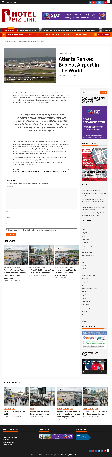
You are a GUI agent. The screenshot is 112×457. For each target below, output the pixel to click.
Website (8, 224)
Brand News (85, 239)
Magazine (85, 272)
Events (38, 34)
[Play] (84, 372)
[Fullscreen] (104, 372)
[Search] (92, 34)
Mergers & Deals (87, 282)
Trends (84, 318)
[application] (94, 366)
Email (8, 218)
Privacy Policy (7, 444)
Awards (84, 236)
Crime (83, 249)
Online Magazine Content (89, 288)
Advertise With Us (8, 442)
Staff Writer (63, 75)
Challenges (7, 267)
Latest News (62, 53)
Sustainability (86, 308)
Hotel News (17, 280)
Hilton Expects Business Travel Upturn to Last (57, 171)
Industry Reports (81, 34)
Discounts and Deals (88, 255)
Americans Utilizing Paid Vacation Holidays (27, 170)
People (84, 298)
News (29, 34)
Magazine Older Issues (89, 275)
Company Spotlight (87, 246)
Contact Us (67, 34)
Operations (85, 291)
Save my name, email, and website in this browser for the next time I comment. (32, 230)
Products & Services (52, 34)
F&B (83, 262)
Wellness (84, 321)
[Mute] (102, 372)
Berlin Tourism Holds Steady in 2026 (93, 190)
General (84, 265)
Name (8, 211)
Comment (9, 186)
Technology (68, 53)
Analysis (31, 267)
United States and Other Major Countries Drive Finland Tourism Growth (66, 272)
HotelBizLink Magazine (16, 34)
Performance (65, 267)
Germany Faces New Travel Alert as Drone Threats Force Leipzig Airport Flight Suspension (54, 30)
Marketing (85, 278)
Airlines (84, 229)
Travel (19, 267)
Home (5, 435)
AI (82, 226)
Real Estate (85, 305)
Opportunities (86, 295)
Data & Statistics (87, 252)
